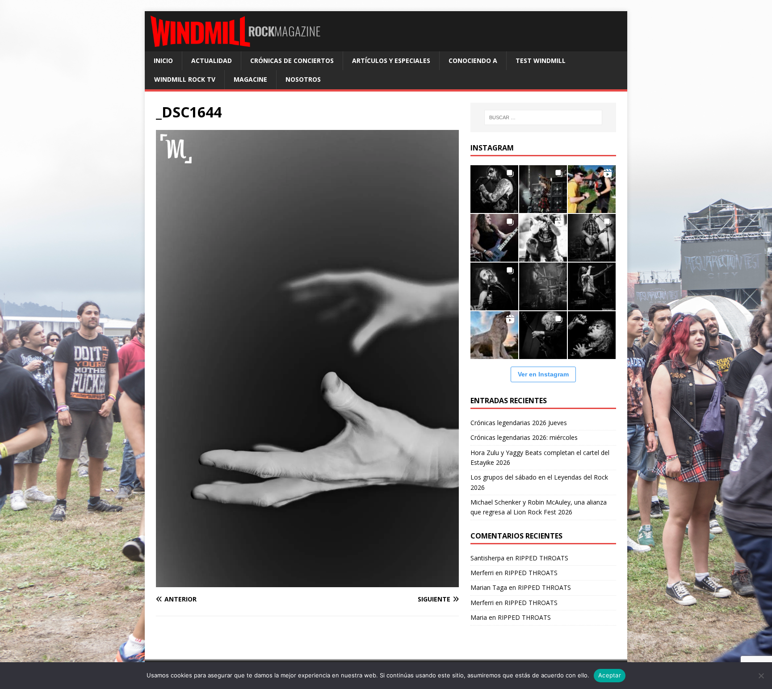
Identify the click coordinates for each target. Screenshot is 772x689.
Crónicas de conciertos (292, 60)
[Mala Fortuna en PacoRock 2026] (592, 238)
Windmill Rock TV (184, 79)
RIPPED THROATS (541, 558)
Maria (478, 617)
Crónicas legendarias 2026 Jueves (518, 422)
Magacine (250, 79)
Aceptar (609, 675)
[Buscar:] (543, 117)
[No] (760, 675)
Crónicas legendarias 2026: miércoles (524, 437)
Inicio (163, 60)
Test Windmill (541, 60)
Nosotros (303, 79)
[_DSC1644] (307, 581)
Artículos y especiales (391, 60)
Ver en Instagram (543, 374)
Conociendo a (473, 60)
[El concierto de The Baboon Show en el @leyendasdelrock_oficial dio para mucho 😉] (592, 189)
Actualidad (211, 60)
